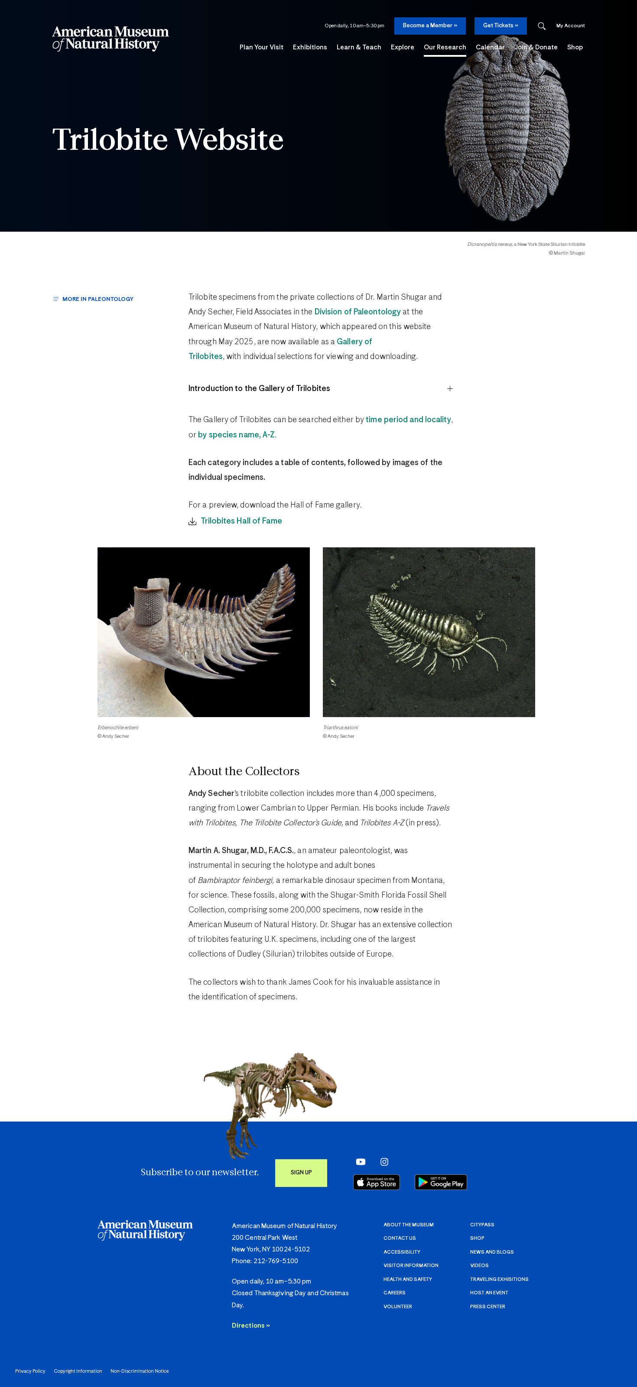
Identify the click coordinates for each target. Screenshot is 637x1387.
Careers (395, 1292)
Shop (477, 1238)
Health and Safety (408, 1279)
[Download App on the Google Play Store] (441, 1182)
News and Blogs (492, 1252)
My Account (570, 25)
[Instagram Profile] (382, 1161)
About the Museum (409, 1224)
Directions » (251, 1325)
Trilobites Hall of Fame (241, 521)
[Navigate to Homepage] (110, 39)
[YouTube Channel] (358, 1161)
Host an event (489, 1292)
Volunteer (398, 1306)
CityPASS (482, 1224)
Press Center (487, 1306)
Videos (479, 1265)
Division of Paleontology (358, 312)
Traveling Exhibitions (499, 1279)
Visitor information (411, 1265)
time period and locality (408, 420)
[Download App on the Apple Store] (376, 1182)
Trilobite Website (168, 142)
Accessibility (402, 1252)
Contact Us (400, 1238)
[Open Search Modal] (542, 26)
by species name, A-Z (236, 435)
